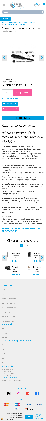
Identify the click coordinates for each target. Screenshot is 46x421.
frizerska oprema (8, 321)
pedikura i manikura (9, 299)
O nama (5, 345)
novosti (4, 333)
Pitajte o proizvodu (10, 109)
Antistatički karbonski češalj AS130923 (16, 256)
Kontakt (4, 354)
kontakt (4, 337)
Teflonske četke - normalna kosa (15, 24)
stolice (4, 294)
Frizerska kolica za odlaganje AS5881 (37, 256)
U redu (28, 417)
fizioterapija (6, 312)
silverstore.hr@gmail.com (16, 380)
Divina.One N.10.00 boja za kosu (37, 270)
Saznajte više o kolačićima (39, 416)
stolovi (4, 290)
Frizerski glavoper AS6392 (15, 269)
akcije (4, 328)
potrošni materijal (8, 316)
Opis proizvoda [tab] (23, 118)
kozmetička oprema (9, 308)
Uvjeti (4, 363)
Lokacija (4, 349)
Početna (4, 22)
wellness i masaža (8, 303)
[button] (41, 58)
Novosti (4, 358)
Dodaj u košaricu (22, 93)
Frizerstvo (12, 22)
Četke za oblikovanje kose (26, 22)
